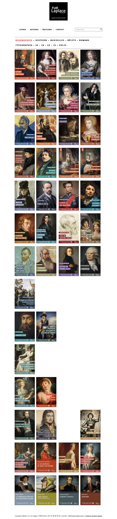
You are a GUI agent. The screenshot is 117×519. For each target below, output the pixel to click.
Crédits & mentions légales (93, 516)
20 (48, 45)
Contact (60, 29)
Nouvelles (57, 40)
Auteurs (34, 29)
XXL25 (63, 45)
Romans (84, 40)
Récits (72, 40)
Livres (22, 29)
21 (54, 45)
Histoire (41, 40)
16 (37, 45)
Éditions (47, 29)
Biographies (24, 40)
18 (42, 45)
